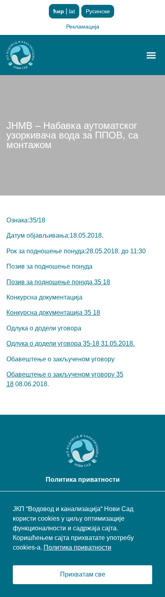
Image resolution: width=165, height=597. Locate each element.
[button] (151, 55)
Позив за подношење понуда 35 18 (58, 282)
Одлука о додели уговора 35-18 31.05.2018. (70, 343)
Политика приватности (77, 547)
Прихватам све (82, 574)
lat (72, 11)
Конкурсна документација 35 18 (53, 312)
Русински (98, 11)
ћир (58, 11)
